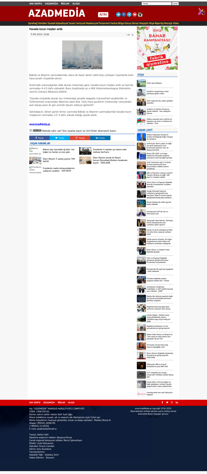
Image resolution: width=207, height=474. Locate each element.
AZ (101, 14)
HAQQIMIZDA (51, 4)
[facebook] (162, 403)
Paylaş (40, 138)
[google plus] (172, 403)
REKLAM (65, 4)
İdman (135, 23)
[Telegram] (118, 16)
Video (176, 23)
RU (105, 14)
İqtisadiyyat (62, 23)
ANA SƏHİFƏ (35, 4)
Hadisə (113, 23)
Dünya (128, 23)
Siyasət (51, 23)
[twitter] (167, 403)
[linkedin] (176, 403)
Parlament (104, 23)
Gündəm (42, 23)
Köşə (151, 23)
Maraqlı (168, 23)
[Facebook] (123, 16)
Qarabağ (32, 23)
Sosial (72, 23)
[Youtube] (134, 16)
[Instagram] (140, 16)
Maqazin (144, 23)
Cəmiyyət (80, 23)
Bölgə (121, 23)
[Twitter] (129, 16)
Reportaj (159, 23)
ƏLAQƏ (76, 4)
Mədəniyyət (92, 23)
